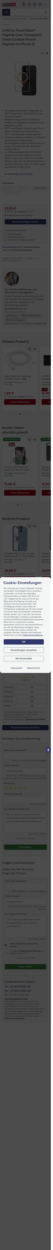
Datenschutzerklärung (33, 635)
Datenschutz (33, 667)
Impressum (16, 667)
